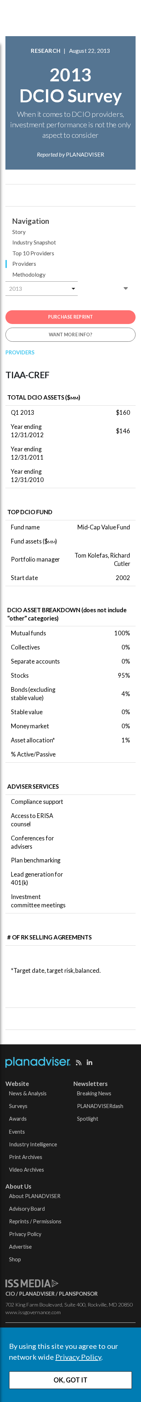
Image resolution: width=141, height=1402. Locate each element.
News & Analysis (28, 1093)
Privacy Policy (78, 1356)
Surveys (18, 1106)
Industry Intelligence (33, 1144)
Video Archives (26, 1170)
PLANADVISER (37, 1294)
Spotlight (87, 1119)
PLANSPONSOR (78, 1294)
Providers (24, 263)
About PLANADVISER (34, 1196)
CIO (10, 1294)
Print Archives (25, 1157)
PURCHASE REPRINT (70, 317)
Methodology (29, 274)
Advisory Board (27, 1209)
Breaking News (94, 1093)
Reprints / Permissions (35, 1221)
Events (17, 1132)
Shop (15, 1259)
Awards (18, 1119)
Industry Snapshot (34, 242)
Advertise (20, 1247)
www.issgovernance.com (33, 1312)
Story (19, 232)
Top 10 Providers (33, 253)
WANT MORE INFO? (71, 334)
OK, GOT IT (70, 1380)
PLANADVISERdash (100, 1106)
